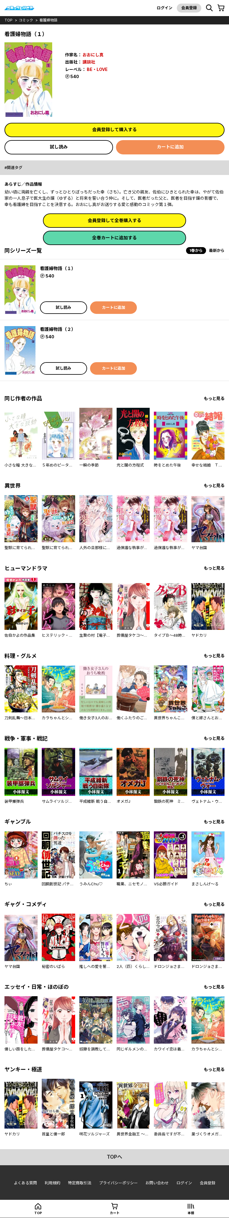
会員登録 (189, 7)
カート (115, 1213)
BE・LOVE (97, 69)
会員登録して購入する (114, 129)
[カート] (221, 8)
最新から (217, 250)
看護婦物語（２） (58, 329)
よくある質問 (25, 1182)
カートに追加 (170, 147)
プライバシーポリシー (118, 1182)
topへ (114, 1157)
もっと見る (214, 398)
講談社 (89, 61)
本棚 (191, 1213)
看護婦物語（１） (58, 268)
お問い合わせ (157, 1182)
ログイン (164, 7)
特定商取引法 (79, 1182)
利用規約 (52, 1182)
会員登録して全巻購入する (114, 220)
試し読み (59, 147)
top (8, 20)
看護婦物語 (48, 20)
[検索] (209, 8)
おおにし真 (93, 54)
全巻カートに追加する (114, 238)
